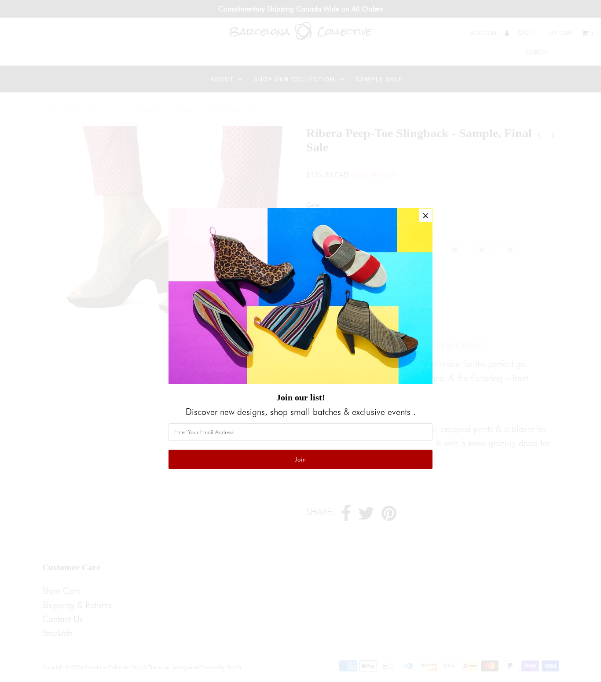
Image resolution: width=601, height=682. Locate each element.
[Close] (425, 215)
